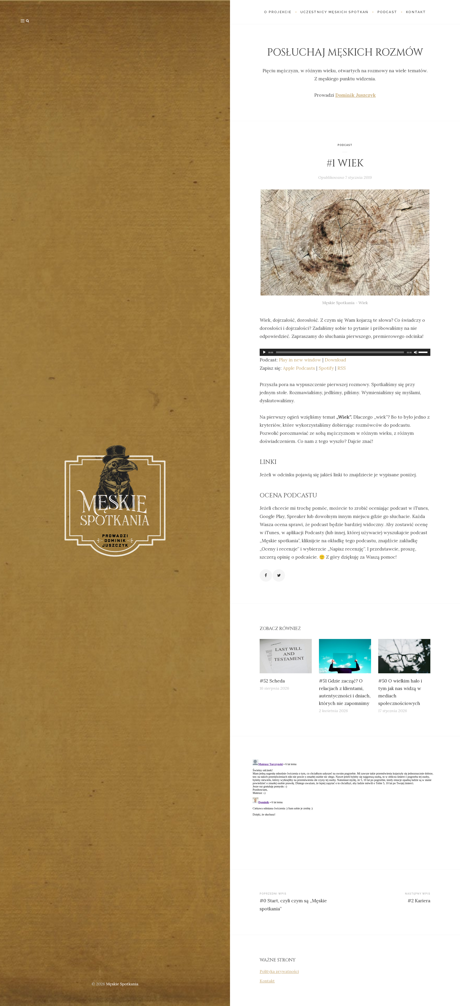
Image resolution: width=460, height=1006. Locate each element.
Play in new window (300, 360)
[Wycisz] (415, 352)
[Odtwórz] (264, 352)
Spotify (326, 368)
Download (335, 360)
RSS (341, 368)
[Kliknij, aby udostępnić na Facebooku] (266, 575)
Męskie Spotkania (122, 983)
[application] (345, 352)
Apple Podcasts (299, 368)
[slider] (423, 352)
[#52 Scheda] (286, 656)
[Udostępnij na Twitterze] (279, 575)
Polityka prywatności (279, 971)
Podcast (345, 145)
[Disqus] (345, 803)
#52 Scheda (272, 681)
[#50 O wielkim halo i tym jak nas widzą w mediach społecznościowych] (404, 656)
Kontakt (267, 980)
